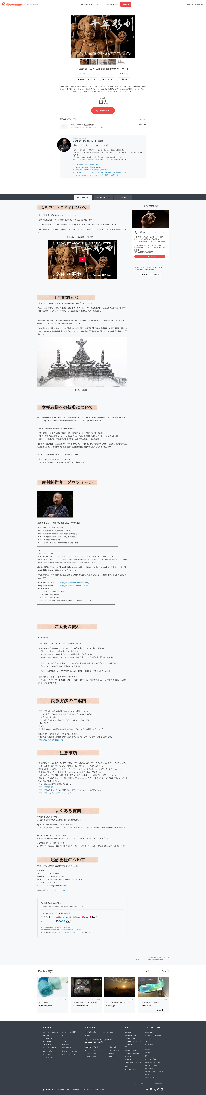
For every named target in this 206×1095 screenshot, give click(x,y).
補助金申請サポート (130, 1069)
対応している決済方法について (51, 740)
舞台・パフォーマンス (68, 1054)
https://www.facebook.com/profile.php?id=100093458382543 (96, 175)
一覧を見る (142, 119)
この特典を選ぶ (150, 256)
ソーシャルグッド (48, 1057)
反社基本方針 (149, 1068)
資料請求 (126, 4)
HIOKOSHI (128, 1060)
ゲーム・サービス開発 (49, 1048)
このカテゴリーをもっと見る (155, 971)
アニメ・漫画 (47, 1041)
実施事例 (111, 1053)
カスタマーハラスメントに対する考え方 (154, 1073)
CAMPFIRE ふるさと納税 (132, 1053)
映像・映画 (65, 1045)
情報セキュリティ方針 (151, 1065)
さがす (99, 4)
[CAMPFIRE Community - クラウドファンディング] (12, 4)
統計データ (112, 1056)
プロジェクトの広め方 (91, 1056)
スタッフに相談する (109, 1032)
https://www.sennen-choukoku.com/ (87, 167)
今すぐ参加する (103, 110)
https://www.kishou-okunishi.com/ (86, 164)
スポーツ (64, 1041)
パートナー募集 (99, 1089)
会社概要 (76, 1089)
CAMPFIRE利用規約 (46, 787)
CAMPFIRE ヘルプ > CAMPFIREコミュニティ (56, 793)
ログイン (190, 4)
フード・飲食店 (47, 1038)
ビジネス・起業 (47, 1051)
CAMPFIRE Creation (130, 1038)
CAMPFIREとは (149, 1032)
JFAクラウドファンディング (133, 1063)
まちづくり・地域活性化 (69, 1032)
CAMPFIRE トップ (111, 4)
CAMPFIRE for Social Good (133, 1041)
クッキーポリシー (150, 1077)
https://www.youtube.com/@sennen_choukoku (91, 170)
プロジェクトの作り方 (91, 1053)
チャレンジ (65, 1038)
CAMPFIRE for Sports (131, 1050)
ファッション (47, 1045)
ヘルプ (147, 1041)
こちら (64, 890)
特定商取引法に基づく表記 (158, 957)
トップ (83, 197)
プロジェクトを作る (90, 1032)
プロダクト (46, 1035)
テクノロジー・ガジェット (50, 1032)
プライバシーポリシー (151, 1059)
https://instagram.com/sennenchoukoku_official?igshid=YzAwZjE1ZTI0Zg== (101, 172)
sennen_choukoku (83, 140)
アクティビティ (103, 197)
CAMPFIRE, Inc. (64, 1089)
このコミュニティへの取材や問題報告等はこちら (150, 960)
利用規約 (147, 1053)
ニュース (147, 1038)
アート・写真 (47, 1054)
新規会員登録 (199, 4)
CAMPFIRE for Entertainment (129, 1046)
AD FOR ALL (128, 1056)
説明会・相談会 (113, 1047)
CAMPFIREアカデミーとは (92, 1047)
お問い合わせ (149, 1045)
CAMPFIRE (128, 1032)
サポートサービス (114, 1050)
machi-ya (127, 1066)
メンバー (123, 197)
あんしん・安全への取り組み (153, 1035)
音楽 (63, 1035)
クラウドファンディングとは (93, 1050)
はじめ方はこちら (86, 4)
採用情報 (87, 1089)
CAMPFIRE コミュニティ (132, 1035)
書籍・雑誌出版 (66, 1048)
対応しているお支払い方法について (70, 932)
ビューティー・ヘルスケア (69, 1051)
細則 (146, 1056)
